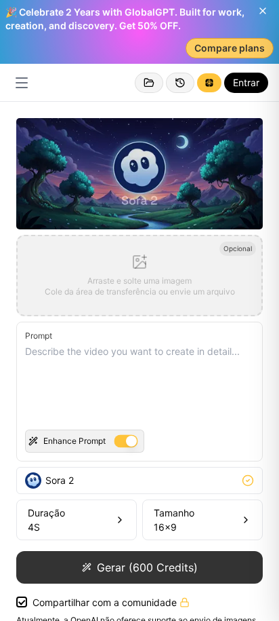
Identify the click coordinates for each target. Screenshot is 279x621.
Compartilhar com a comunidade (105, 602)
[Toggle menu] (22, 83)
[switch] (125, 441)
